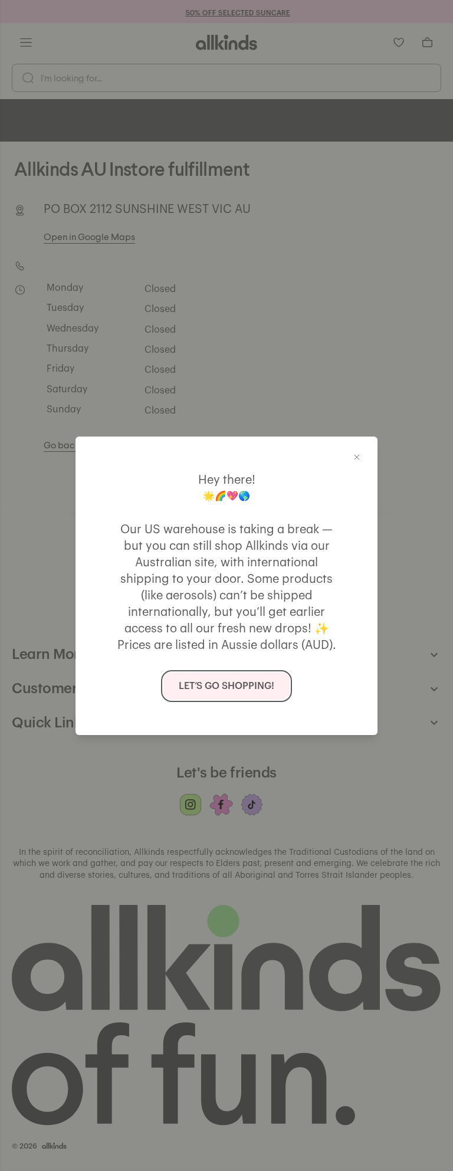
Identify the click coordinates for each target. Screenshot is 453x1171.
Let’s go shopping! (226, 686)
